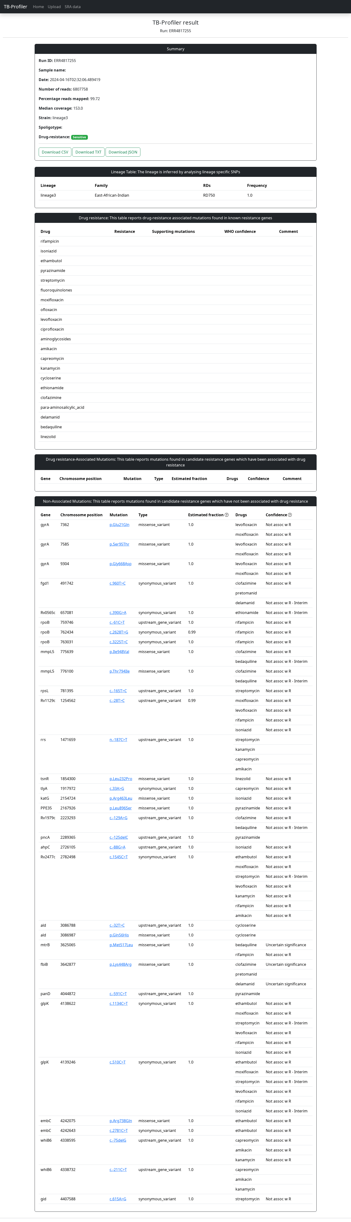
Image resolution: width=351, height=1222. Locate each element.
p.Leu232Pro (121, 778)
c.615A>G (118, 1199)
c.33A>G (117, 788)
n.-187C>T (118, 739)
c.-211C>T (118, 1169)
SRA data (73, 6)
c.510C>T (118, 1062)
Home (38, 6)
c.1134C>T (119, 1003)
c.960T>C (118, 583)
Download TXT (88, 152)
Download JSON (123, 152)
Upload (54, 6)
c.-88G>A (117, 847)
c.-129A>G (119, 817)
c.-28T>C (117, 700)
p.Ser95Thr (119, 544)
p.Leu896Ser (121, 808)
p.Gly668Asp (121, 563)
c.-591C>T (118, 993)
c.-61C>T (117, 622)
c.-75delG (118, 1140)
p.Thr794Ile (120, 671)
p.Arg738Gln (121, 1120)
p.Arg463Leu (121, 798)
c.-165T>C (118, 690)
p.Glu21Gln (119, 524)
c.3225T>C (119, 641)
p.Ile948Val (119, 651)
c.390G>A (118, 612)
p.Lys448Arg (121, 964)
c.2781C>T (119, 1130)
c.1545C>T (119, 856)
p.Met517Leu (121, 944)
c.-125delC (119, 837)
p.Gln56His (119, 935)
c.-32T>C (117, 925)
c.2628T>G (119, 632)
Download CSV (55, 152)
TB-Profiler (15, 6)
